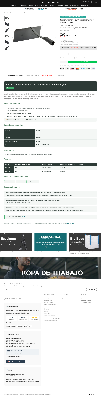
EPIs (30, 326)
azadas (74, 28)
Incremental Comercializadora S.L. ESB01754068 (40, 394)
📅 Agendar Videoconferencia (16, 361)
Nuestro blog (46, 313)
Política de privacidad (48, 302)
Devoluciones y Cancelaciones (50, 320)
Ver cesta (83, 297)
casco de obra (21, 181)
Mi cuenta (83, 298)
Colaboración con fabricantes (50, 298)
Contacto (64, 297)
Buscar (45, 297)
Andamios (19, 326)
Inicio (5, 12)
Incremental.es (50, 1)
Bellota (67, 30)
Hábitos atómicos (48, 317)
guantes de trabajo (33, 181)
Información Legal (48, 300)
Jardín (25, 326)
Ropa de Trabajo (11, 326)
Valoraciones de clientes (49, 315)
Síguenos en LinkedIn (24, 346)
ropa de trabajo (10, 181)
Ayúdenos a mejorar (48, 307)
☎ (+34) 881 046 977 (14, 351)
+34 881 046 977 (41, 9)
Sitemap (46, 311)
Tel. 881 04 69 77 (70, 223)
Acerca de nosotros (66, 298)
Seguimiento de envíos (86, 300)
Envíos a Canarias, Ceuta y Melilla (51, 306)
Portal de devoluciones (86, 302)
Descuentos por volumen (71, 9)
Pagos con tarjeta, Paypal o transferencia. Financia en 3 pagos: (76, 66)
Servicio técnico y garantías (50, 304)
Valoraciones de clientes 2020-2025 (52, 318)
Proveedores (46, 309)
